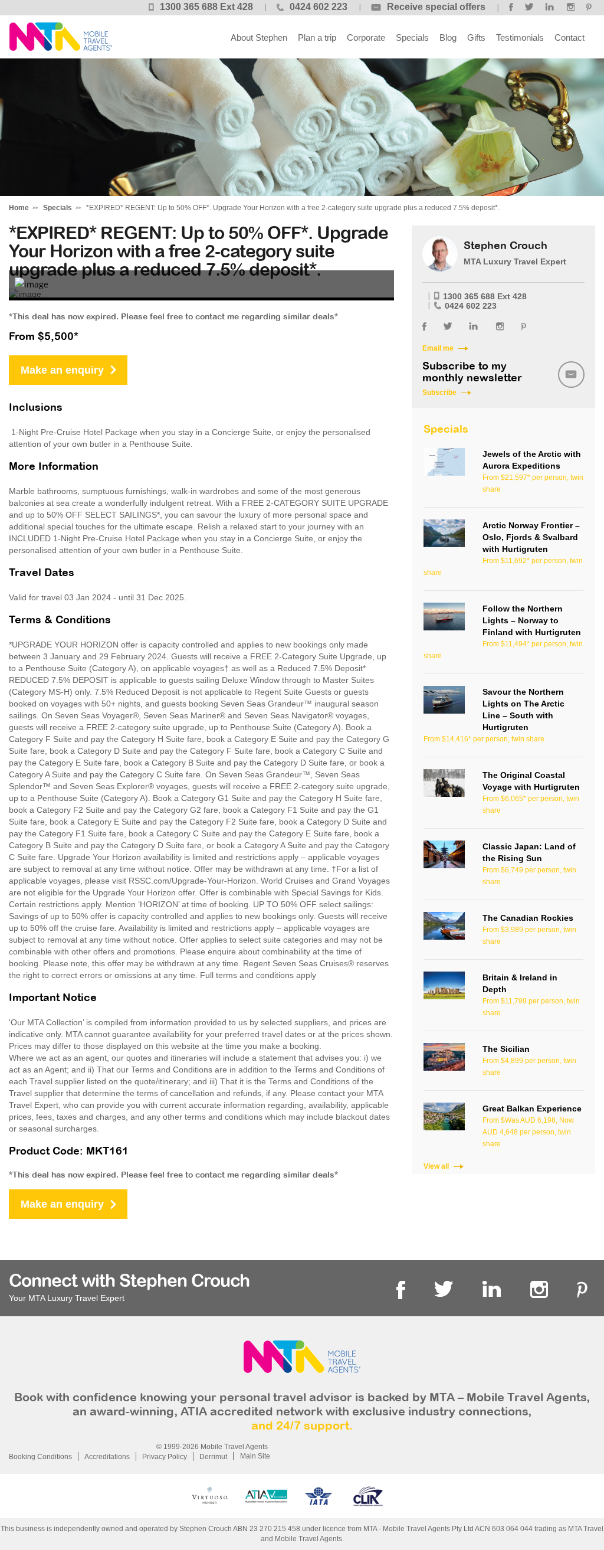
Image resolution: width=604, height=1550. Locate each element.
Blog (448, 37)
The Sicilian (506, 1049)
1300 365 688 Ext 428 (206, 7)
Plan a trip (317, 37)
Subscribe (439, 392)
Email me (438, 348)
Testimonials (520, 37)
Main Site (255, 1456)
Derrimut (213, 1457)
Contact (569, 37)
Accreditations (107, 1457)
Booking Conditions (40, 1457)
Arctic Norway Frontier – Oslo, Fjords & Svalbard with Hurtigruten (531, 537)
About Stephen (259, 37)
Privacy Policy (164, 1457)
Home (19, 208)
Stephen (60, 37)
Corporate (366, 37)
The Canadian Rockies (527, 918)
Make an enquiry (62, 370)
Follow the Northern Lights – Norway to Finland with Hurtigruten (531, 620)
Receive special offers (436, 7)
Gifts (476, 37)
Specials (412, 37)
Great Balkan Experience (532, 1108)
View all (436, 1166)
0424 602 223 (318, 7)
